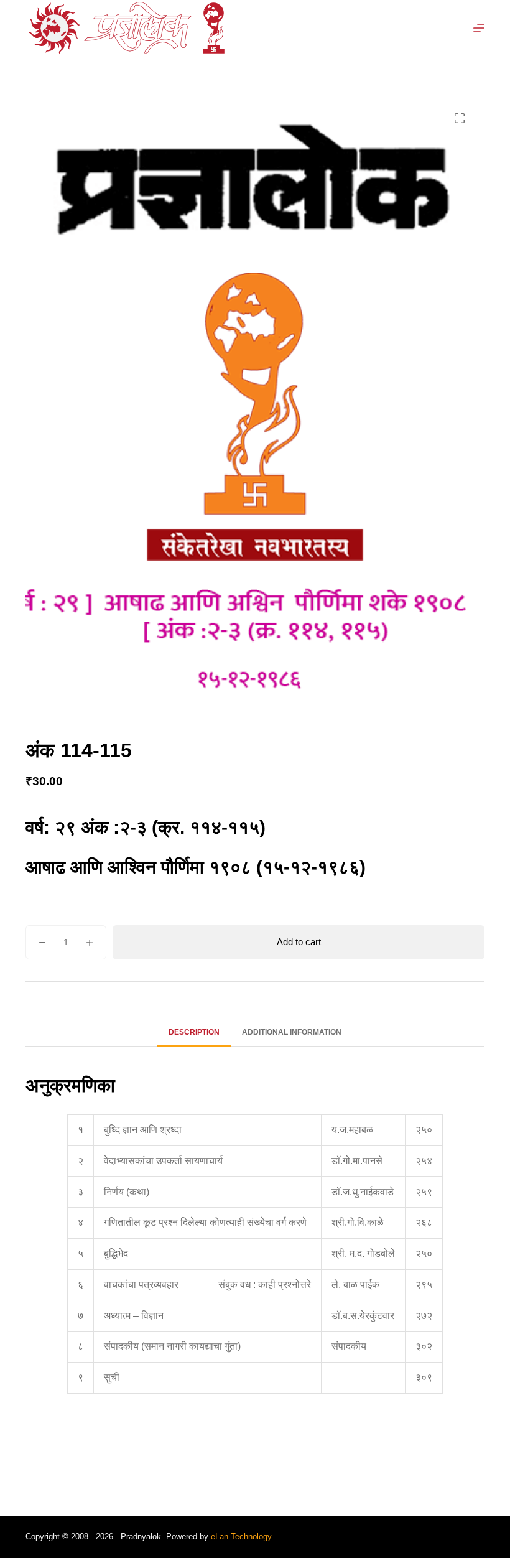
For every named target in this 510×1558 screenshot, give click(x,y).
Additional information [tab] (291, 1032)
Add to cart (299, 941)
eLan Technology (241, 1536)
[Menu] (478, 28)
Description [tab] (194, 1032)
